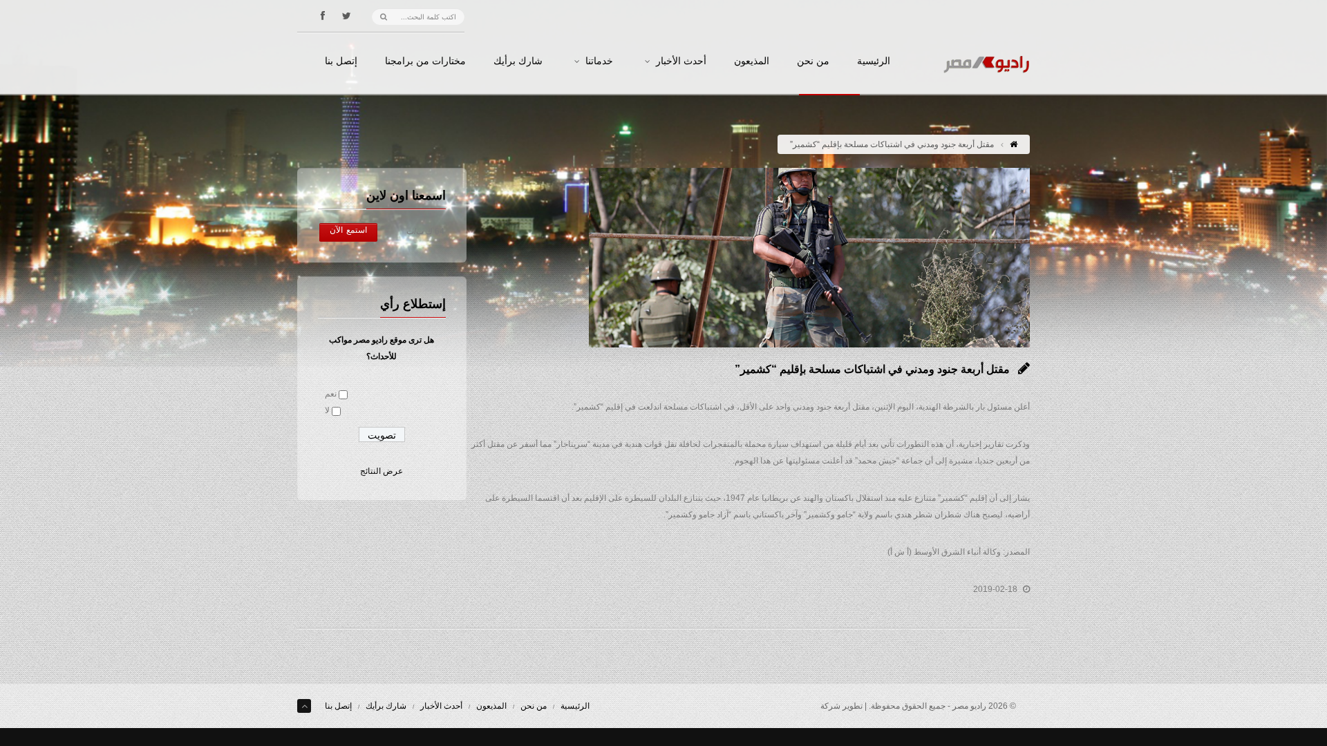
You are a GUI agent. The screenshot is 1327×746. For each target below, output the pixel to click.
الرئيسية (873, 61)
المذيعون (751, 61)
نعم (331, 394)
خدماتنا (599, 61)
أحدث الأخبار (681, 61)
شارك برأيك (518, 61)
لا (327, 410)
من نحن (813, 61)
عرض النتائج (381, 471)
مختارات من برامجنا (425, 61)
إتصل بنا (341, 61)
